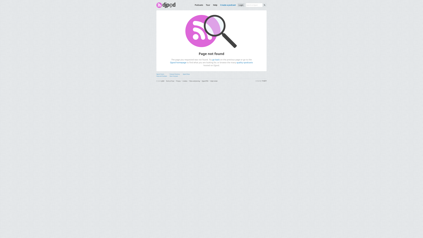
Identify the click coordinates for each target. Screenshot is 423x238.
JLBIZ (162, 81)
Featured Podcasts (161, 76)
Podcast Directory (175, 74)
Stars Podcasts (174, 76)
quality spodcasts (245, 62)
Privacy (178, 81)
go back (216, 59)
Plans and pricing (194, 81)
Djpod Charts (160, 74)
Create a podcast (228, 5)
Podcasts (199, 5)
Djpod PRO (205, 81)
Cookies (185, 81)
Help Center (214, 81)
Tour (208, 5)
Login (241, 5)
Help (215, 5)
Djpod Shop (186, 74)
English (264, 81)
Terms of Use (170, 81)
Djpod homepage (178, 62)
